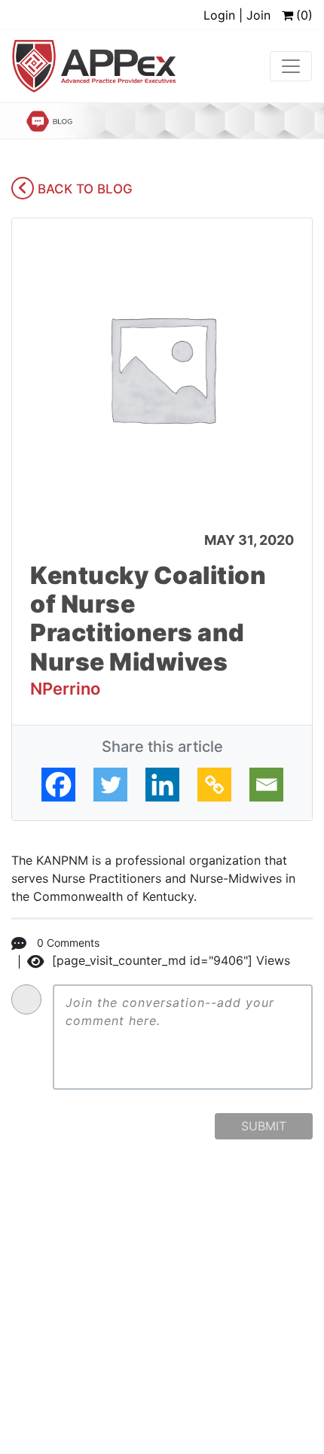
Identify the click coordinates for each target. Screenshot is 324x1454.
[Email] (266, 785)
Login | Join (237, 15)
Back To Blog (83, 188)
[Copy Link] (214, 785)
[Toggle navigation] (291, 66)
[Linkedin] (162, 785)
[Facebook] (58, 785)
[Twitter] (110, 785)
